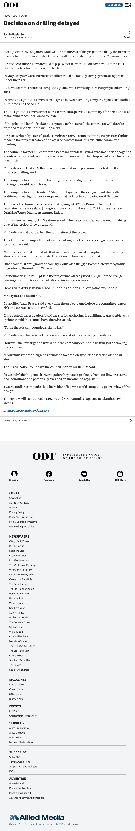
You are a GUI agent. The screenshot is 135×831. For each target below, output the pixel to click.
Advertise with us (18, 783)
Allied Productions (19, 728)
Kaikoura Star (16, 551)
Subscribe (114, 5)
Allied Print (15, 737)
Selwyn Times (16, 613)
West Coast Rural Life (20, 570)
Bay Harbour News (19, 594)
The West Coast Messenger (23, 565)
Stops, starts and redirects (23, 766)
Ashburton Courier (19, 617)
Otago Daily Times (19, 541)
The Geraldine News (19, 584)
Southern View (17, 608)
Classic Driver (16, 689)
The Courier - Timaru (20, 622)
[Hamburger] (127, 5)
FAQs (11, 771)
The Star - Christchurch (21, 589)
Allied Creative (17, 733)
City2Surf (14, 711)
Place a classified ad (20, 793)
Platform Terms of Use (21, 517)
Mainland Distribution (21, 742)
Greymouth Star (17, 555)
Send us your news (19, 503)
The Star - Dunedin (19, 651)
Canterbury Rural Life (20, 579)
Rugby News (16, 699)
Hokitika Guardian (19, 560)
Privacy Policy (16, 512)
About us (14, 507)
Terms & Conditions (19, 762)
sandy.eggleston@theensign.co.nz (26, 411)
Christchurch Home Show (23, 716)
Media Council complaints (23, 522)
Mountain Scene (18, 641)
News (7, 16)
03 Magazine (15, 694)
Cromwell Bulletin (18, 636)
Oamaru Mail (16, 627)
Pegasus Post (16, 598)
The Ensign (15, 665)
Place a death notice (20, 788)
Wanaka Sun (16, 632)
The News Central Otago (22, 646)
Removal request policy (21, 526)
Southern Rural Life (19, 660)
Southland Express (19, 670)
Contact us (15, 498)
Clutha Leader (16, 655)
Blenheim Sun (16, 546)
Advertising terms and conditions (26, 798)
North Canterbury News (21, 575)
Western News (16, 603)
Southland (19, 16)
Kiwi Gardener (16, 684)
